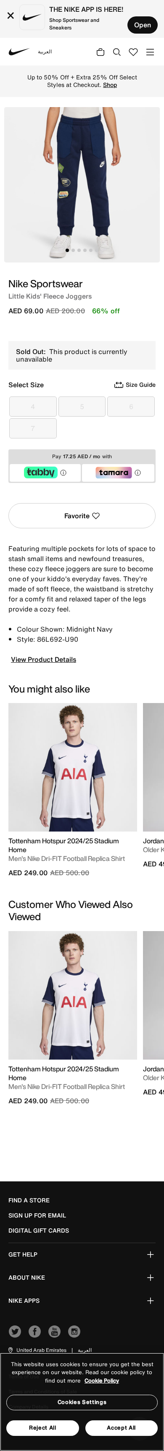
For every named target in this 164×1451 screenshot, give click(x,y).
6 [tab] (96, 250)
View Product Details (43, 659)
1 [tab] (67, 250)
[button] (36, 1350)
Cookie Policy (102, 1381)
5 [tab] (91, 250)
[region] (82, 1402)
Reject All (42, 1428)
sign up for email (37, 1215)
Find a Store (29, 1200)
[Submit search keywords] (117, 51)
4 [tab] (85, 250)
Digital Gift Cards (38, 1230)
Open (142, 25)
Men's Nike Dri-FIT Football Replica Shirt (66, 858)
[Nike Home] (19, 51)
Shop (110, 85)
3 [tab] (79, 250)
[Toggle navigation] (150, 51)
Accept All (121, 1428)
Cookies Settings (82, 1402)
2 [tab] (73, 250)
